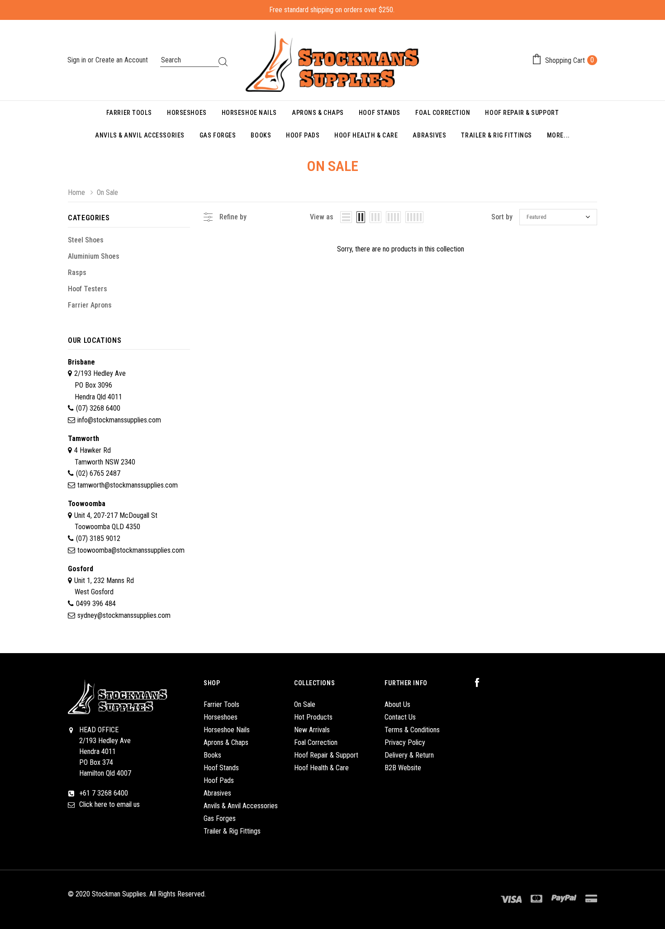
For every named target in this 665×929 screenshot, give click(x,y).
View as (321, 217)
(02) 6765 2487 (98, 473)
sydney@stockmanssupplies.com (124, 615)
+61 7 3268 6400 (103, 793)
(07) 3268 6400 (98, 408)
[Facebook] (482, 683)
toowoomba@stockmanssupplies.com (131, 550)
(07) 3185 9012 (98, 538)
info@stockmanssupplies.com (119, 420)
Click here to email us (109, 804)
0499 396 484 (96, 603)
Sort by (502, 217)
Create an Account (121, 60)
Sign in (77, 60)
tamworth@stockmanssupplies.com (127, 485)
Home (76, 192)
